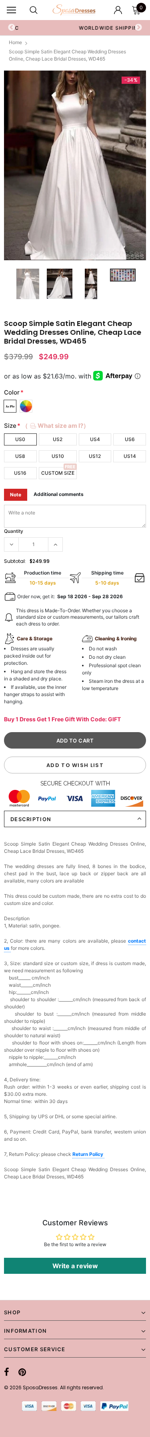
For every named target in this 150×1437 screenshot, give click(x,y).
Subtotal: (15, 561)
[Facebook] (6, 1372)
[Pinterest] (22, 1372)
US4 (95, 439)
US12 (95, 456)
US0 (20, 439)
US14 (130, 456)
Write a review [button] (75, 1266)
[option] (75, 166)
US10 (58, 456)
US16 (20, 473)
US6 (130, 439)
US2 (57, 439)
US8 (20, 456)
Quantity (13, 531)
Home (15, 42)
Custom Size (57, 473)
